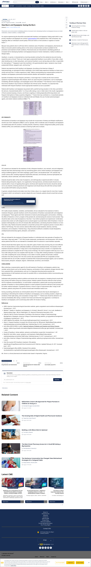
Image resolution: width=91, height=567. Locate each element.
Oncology (29, 6)
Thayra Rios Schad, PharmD (29, 418)
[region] (45, 562)
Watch (46, 2)
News (47, 556)
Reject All (70, 562)
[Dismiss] (34, 199)
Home (36, 556)
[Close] (88, 562)
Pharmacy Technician (36, 6)
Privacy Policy (45, 520)
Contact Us (45, 517)
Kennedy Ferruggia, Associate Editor (31, 406)
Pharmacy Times (6, 21)
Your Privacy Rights (45, 525)
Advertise (45, 515)
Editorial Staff (45, 518)
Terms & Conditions (45, 521)
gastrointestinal (32, 38)
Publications (5, 388)
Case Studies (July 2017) (50, 364)
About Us (45, 512)
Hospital (24, 6)
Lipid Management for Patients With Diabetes (31, 365)
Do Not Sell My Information (45, 523)
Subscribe (57, 379)
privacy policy (28, 382)
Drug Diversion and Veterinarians (9, 364)
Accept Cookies (80, 562)
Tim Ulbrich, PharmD (28, 432)
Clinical (4, 5)
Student (42, 6)
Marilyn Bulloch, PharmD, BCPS (30, 462)
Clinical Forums (45, 513)
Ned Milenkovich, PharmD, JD (29, 448)
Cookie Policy (13, 565)
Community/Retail (18, 6)
